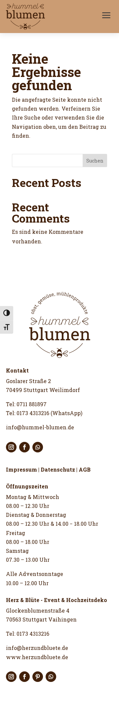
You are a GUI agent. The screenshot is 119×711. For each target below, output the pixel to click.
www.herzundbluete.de (37, 657)
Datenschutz (58, 469)
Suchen (94, 161)
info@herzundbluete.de (37, 647)
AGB (85, 469)
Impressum (21, 469)
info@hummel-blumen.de (40, 427)
